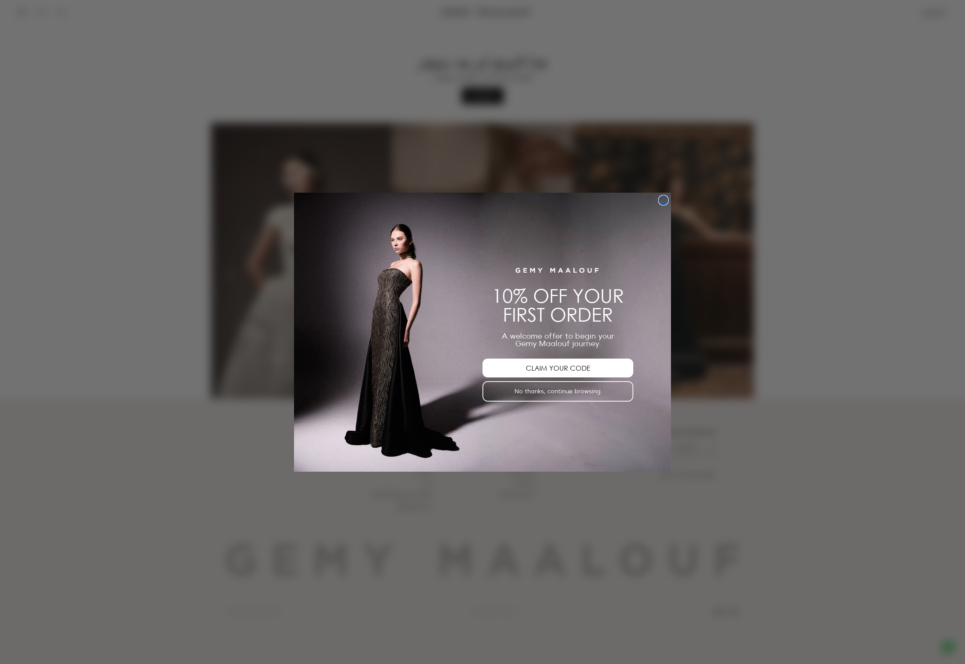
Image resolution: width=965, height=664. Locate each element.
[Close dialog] (663, 200)
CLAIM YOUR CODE (558, 367)
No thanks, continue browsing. (558, 391)
